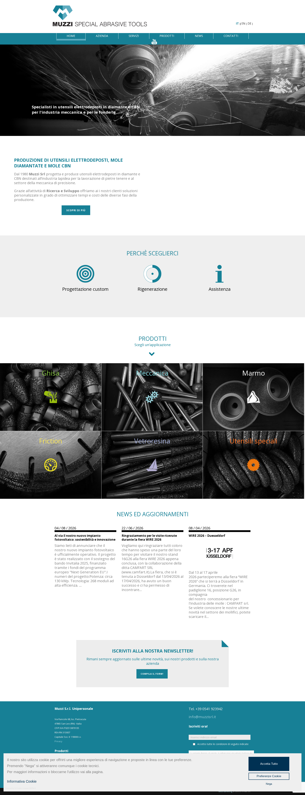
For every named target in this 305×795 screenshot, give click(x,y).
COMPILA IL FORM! (152, 673)
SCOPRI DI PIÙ (75, 210)
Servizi (134, 36)
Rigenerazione (152, 289)
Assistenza (220, 289)
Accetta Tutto (269, 763)
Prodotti (167, 36)
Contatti (231, 36)
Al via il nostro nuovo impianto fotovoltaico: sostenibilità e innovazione (85, 538)
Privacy (58, 741)
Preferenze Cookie (269, 776)
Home (71, 36)
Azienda (102, 36)
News (199, 36)
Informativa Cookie (22, 781)
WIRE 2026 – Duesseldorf (207, 536)
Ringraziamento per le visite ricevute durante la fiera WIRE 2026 (149, 538)
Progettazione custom (85, 289)
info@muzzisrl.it (202, 716)
